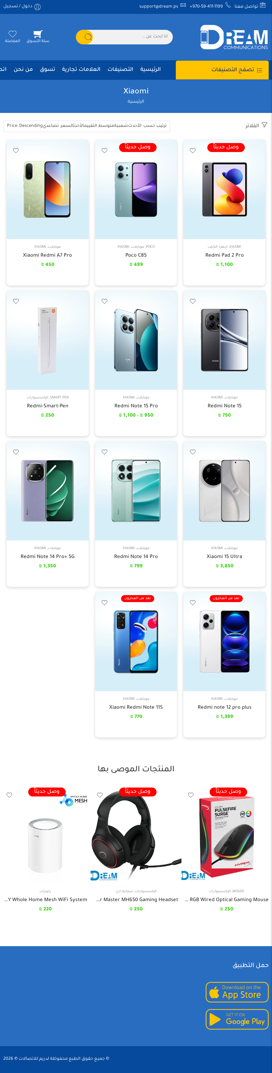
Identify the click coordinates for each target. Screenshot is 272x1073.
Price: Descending (25, 126)
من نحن (23, 70)
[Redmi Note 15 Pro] (136, 340)
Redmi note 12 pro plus (224, 708)
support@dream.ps (159, 7)
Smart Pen (59, 398)
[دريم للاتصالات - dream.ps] (234, 37)
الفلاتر (253, 126)
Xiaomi (235, 247)
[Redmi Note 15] (224, 340)
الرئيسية (150, 70)
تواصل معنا (247, 7)
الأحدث (135, 126)
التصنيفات (120, 70)
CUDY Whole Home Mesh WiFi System (45, 900)
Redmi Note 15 (224, 406)
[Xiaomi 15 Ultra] (224, 490)
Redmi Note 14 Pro (136, 557)
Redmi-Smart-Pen (47, 406)
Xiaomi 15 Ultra (224, 557)
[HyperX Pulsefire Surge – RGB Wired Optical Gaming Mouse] (226, 834)
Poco (150, 247)
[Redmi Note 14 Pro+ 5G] (48, 490)
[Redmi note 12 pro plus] (224, 641)
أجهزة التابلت (218, 247)
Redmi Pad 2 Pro (224, 256)
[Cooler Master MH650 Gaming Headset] (136, 834)
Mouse (238, 892)
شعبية (121, 126)
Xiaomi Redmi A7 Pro (47, 256)
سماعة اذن (124, 892)
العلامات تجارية (81, 70)
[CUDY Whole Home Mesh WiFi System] (45, 834)
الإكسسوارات (37, 398)
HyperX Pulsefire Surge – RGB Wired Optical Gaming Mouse (227, 900)
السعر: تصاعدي (58, 126)
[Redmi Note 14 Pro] (136, 490)
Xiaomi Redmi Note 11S (136, 708)
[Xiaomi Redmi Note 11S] (136, 641)
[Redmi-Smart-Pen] (48, 340)
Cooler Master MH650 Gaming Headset (136, 900)
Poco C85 (136, 256)
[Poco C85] (136, 189)
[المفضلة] (193, 149)
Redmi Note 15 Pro (136, 406)
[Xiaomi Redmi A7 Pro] (48, 189)
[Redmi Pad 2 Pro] (224, 189)
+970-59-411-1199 (207, 7)
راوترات (45, 892)
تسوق (47, 70)
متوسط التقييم (99, 126)
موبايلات (137, 247)
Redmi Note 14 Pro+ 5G (48, 557)
